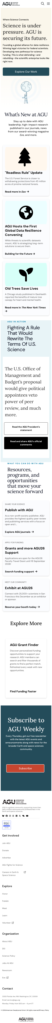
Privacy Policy (44, 1010)
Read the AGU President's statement (26, 428)
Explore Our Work (26, 71)
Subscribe (25, 768)
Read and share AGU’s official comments (26, 443)
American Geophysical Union (16, 1010)
